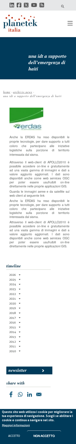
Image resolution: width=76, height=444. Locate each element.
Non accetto (44, 435)
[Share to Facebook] (11, 394)
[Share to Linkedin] (29, 394)
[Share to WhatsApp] (20, 394)
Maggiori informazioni (16, 425)
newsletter (17, 370)
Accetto (14, 435)
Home (6, 92)
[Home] (22, 23)
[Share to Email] (39, 394)
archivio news (22, 92)
